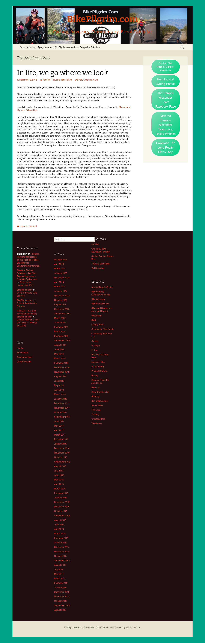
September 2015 (62, 515)
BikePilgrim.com (24, 289)
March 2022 (60, 317)
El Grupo (95, 345)
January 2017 (60, 443)
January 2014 (60, 587)
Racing (94, 375)
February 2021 (61, 326)
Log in (20, 347)
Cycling (94, 340)
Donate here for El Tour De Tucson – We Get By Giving (28, 322)
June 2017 (59, 421)
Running (95, 396)
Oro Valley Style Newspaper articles (100, 250)
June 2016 (59, 475)
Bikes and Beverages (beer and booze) (101, 310)
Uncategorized (98, 418)
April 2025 (59, 264)
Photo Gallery (97, 366)
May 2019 (59, 353)
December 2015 (61, 502)
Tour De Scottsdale (100, 263)
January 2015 (60, 542)
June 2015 (59, 524)
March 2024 (60, 286)
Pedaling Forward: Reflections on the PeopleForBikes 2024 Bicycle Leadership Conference (28, 259)
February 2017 (61, 439)
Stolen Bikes (97, 405)
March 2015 (60, 533)
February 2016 (61, 493)
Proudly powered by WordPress (79, 627)
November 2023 (61, 295)
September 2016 (62, 461)
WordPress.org (24, 361)
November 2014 (61, 551)
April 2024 (59, 281)
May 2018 (59, 385)
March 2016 (60, 488)
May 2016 (59, 479)
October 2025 (60, 259)
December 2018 (61, 367)
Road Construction (100, 391)
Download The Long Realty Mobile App (165, 147)
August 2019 (60, 344)
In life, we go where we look (62, 72)
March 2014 (60, 578)
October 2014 (60, 555)
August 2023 (60, 304)
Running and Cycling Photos (165, 81)
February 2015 (61, 537)
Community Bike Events (102, 328)
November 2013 (61, 596)
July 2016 (58, 470)
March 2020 (60, 331)
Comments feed (24, 356)
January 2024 (60, 290)
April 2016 (59, 484)
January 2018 (60, 398)
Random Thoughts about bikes (57, 79)
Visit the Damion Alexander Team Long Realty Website (166, 124)
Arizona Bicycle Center (102, 287)
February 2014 (61, 582)
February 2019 (61, 362)
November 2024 (61, 277)
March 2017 (60, 434)
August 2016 (60, 466)
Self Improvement (99, 400)
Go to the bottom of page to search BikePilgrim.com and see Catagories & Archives (61, 47)
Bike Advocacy (98, 299)
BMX (93, 320)
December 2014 (61, 546)
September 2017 (62, 416)
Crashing (87, 79)
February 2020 (61, 335)
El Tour (94, 349)
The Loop (96, 409)
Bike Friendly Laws (100, 303)
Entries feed (22, 352)
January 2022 (60, 322)
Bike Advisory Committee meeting (100, 293)
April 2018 (59, 389)
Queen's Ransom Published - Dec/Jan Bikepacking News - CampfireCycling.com (27, 275)
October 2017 (60, 412)
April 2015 (59, 528)
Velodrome (96, 423)
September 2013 (62, 605)
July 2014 (58, 569)
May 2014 (59, 573)
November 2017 (61, 407)
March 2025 (60, 268)
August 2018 (60, 376)
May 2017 (59, 425)
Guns (95, 79)
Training (95, 414)
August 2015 (60, 519)
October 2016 (60, 457)
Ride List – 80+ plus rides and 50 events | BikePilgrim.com (27, 313)
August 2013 (60, 609)
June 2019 (59, 349)
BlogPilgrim (96, 315)
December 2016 (61, 448)
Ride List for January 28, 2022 (25, 284)
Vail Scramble (97, 268)
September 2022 (62, 313)
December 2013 (61, 591)
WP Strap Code (133, 627)
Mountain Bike (98, 361)
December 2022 (61, 308)
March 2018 (60, 394)
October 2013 (60, 600)
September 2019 (62, 340)
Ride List (95, 387)
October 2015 (60, 510)
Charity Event (97, 324)
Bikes (79, 79)
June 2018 (59, 380)
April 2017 (59, 430)
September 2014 (62, 560)
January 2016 (60, 497)
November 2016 (61, 452)
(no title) (95, 244)
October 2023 (60, 299)
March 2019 (60, 358)
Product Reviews (99, 370)
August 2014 (60, 564)
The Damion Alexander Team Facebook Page (165, 100)
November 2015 (61, 506)
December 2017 (61, 403)
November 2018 (61, 371)
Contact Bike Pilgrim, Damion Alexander (165, 66)
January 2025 (60, 273)
